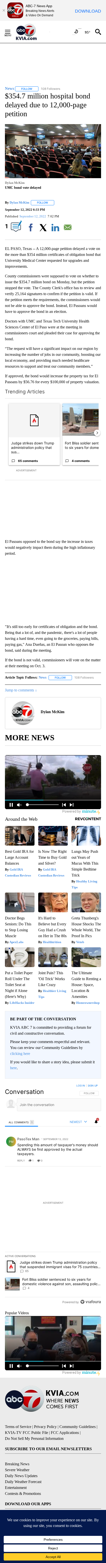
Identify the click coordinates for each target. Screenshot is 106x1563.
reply (21, 1160)
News (42, 677)
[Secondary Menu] (11, 32)
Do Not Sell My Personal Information (34, 1438)
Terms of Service (18, 1427)
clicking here (20, 1053)
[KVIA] (32, 31)
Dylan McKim (19, 202)
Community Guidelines (77, 1427)
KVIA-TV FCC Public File (26, 1432)
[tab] (21, 1122)
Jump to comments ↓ (21, 690)
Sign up (93, 1085)
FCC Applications (65, 1432)
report (92, 1160)
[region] (53, 1195)
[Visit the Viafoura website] (90, 1302)
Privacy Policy (45, 1427)
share (82, 1160)
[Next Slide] (97, 433)
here (13, 1068)
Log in (80, 1085)
